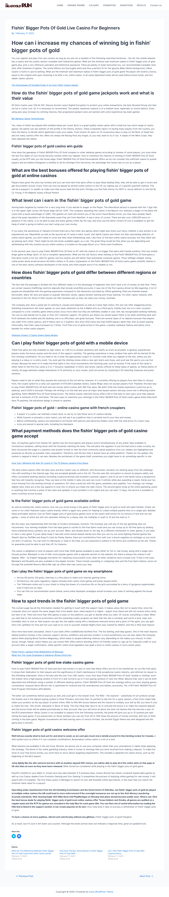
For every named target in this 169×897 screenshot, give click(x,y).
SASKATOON (126, 5)
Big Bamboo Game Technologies (28, 118)
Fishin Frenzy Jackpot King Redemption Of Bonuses (37, 651)
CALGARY (94, 5)
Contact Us (156, 5)
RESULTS (141, 5)
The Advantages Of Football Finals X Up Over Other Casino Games (45, 85)
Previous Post (24, 876)
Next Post (146, 876)
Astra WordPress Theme (101, 891)
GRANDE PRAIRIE (76, 5)
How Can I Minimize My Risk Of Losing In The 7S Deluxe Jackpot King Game (50, 463)
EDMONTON (109, 5)
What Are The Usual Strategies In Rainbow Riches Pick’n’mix (41, 655)
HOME (60, 5)
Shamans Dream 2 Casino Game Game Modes (35, 335)
